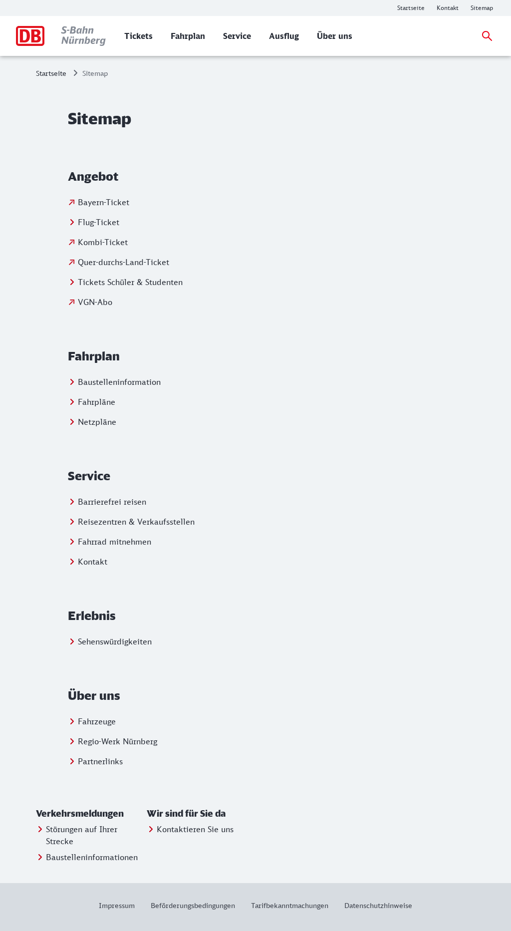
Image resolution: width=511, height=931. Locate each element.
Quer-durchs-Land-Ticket (123, 262)
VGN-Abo (95, 302)
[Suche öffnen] (487, 36)
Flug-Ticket (98, 222)
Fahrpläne (96, 402)
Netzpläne (97, 422)
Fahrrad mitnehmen (114, 542)
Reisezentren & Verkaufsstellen (136, 522)
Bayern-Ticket (103, 202)
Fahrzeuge (97, 721)
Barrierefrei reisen (112, 502)
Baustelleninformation (119, 382)
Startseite (51, 73)
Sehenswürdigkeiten (115, 641)
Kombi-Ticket (103, 242)
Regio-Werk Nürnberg (117, 741)
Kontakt (92, 562)
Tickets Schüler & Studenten (130, 282)
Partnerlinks (100, 761)
